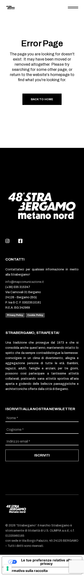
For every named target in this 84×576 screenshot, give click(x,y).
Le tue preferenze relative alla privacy (46, 562)
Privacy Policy (15, 315)
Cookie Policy (35, 315)
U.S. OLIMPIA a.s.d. (56, 530)
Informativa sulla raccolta (26, 570)
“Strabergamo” (26, 525)
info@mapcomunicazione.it (24, 281)
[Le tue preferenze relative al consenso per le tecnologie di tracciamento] (7, 568)
